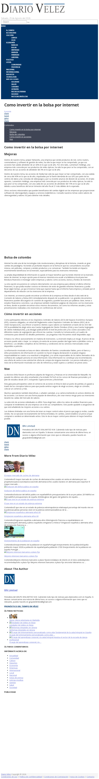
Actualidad (11, 33)
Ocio (13, 40)
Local (8, 62)
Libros (14, 37)
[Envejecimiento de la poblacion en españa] (49, 532)
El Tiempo (10, 30)
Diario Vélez (6, 774)
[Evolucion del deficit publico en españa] (49, 486)
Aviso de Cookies (77, 777)
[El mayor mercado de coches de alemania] (49, 467)
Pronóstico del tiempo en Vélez (21, 606)
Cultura (10, 35)
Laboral (15, 57)
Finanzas (15, 55)
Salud (13, 84)
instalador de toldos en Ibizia (21, 625)
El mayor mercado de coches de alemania (21, 475)
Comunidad (16, 64)
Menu (3, 26)
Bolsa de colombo (17, 134)
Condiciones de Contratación (56, 777)
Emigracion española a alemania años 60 (21, 516)
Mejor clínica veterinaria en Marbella (24, 620)
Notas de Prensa (18, 91)
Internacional (12, 72)
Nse (11, 139)
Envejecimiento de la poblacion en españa (21, 540)
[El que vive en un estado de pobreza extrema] (49, 499)
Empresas (15, 50)
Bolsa (13, 47)
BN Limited (10, 590)
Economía (10, 42)
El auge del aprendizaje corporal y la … (25, 642)
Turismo (15, 86)
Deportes (10, 74)
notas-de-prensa (16, 677)
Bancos (14, 45)
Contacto (90, 777)
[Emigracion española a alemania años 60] (49, 512)
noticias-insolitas (16, 680)
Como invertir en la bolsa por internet (25, 129)
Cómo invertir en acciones (20, 137)
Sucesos (14, 94)
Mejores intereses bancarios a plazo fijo (21, 556)
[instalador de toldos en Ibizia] (22, 622)
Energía (14, 52)
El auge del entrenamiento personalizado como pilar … (32, 635)
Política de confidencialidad (30, 777)
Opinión (15, 89)
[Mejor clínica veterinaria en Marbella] (13, 617)
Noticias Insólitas (19, 96)
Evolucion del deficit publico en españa (20, 490)
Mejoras (13, 132)
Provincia (15, 67)
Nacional (10, 69)
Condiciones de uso (9, 777)
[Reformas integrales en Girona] (23, 627)
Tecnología (11, 77)
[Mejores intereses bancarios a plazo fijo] (49, 552)
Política (10, 59)
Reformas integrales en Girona (22, 630)
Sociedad (15, 82)
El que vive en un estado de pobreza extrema (23, 503)
